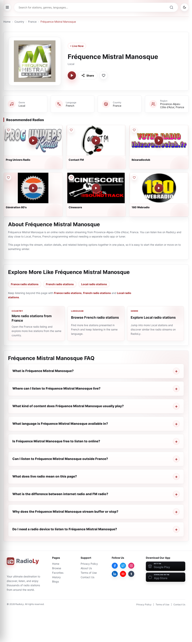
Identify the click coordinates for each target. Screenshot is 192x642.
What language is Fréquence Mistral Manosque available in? (60, 424)
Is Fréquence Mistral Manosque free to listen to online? (56, 441)
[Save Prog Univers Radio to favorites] (8, 130)
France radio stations (24, 284)
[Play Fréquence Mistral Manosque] (72, 75)
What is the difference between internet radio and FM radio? (60, 494)
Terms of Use (89, 572)
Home (6, 21)
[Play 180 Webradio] (158, 188)
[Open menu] (7, 7)
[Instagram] (131, 566)
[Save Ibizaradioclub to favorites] (134, 130)
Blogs (55, 581)
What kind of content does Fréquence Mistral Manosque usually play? (68, 406)
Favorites (57, 572)
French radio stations (60, 284)
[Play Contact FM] (96, 140)
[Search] (171, 7)
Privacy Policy (89, 563)
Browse (56, 568)
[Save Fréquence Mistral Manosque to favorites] (103, 75)
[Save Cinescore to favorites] (71, 178)
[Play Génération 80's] (33, 188)
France (32, 21)
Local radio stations (94, 284)
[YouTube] (123, 574)
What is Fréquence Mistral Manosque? (43, 371)
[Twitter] (123, 566)
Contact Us (87, 577)
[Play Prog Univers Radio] (33, 140)
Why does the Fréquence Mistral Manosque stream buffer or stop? (65, 511)
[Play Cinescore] (96, 188)
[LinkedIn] (115, 574)
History (56, 577)
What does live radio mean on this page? (44, 476)
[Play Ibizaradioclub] (158, 140)
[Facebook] (115, 566)
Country (19, 21)
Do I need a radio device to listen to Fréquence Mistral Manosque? (64, 529)
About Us (86, 568)
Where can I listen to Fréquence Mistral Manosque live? (56, 388)
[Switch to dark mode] (184, 7)
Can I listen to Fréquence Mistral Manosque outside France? (60, 459)
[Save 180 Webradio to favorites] (134, 178)
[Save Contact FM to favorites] (71, 130)
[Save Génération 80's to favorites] (8, 178)
